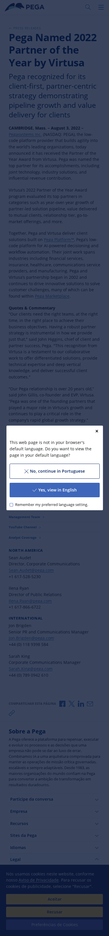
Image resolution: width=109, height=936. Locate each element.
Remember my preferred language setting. (51, 504)
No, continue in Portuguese (57, 471)
